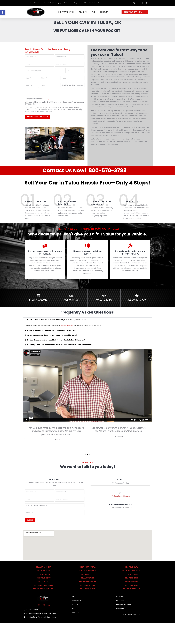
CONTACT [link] (104, 12)
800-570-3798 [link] (108, 170)
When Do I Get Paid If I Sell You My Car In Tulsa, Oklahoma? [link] (52, 335)
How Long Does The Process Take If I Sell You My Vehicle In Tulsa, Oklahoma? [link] (59, 345)
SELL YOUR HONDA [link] (43, 567)
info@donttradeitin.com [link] (120, 496)
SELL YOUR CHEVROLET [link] (131, 570)
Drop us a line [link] (54, 479)
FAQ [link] (93, 12)
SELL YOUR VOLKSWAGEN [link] (43, 589)
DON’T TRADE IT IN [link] (66, 12)
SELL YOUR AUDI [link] (131, 585)
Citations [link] (75, 604)
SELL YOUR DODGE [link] (131, 574)
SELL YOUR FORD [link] (43, 570)
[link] (2, 12)
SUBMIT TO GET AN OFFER (37, 117)
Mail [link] (120, 493)
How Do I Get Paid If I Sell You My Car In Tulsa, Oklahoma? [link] (51, 330)
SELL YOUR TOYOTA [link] (87, 567)
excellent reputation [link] (67, 325)
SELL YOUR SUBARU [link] (131, 581)
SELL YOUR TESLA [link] (44, 581)
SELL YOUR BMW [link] (131, 567)
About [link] (74, 596)
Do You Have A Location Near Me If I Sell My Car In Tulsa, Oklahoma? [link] (56, 340)
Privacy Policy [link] (120, 608)
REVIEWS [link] (83, 12)
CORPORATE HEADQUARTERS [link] (120, 504)
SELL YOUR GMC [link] (131, 578)
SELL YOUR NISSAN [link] (87, 585)
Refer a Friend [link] (120, 600)
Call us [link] (120, 479)
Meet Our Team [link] (76, 600)
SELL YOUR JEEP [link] (87, 574)
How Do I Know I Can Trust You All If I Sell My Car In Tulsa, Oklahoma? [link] (56, 320)
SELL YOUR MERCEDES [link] (87, 570)
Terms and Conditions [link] (123, 604)
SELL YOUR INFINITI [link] (43, 574)
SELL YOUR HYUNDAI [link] (87, 581)
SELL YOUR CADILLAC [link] (131, 589)
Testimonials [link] (120, 596)
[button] (134, 2)
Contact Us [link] (75, 612)
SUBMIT (30, 520)
